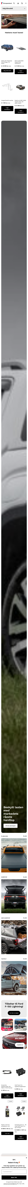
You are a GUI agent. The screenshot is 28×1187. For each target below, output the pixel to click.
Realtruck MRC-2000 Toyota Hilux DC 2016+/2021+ (20, 102)
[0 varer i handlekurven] (22, 3)
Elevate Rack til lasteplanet (7, 1027)
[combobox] (3, 1)
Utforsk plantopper (10, 825)
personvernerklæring (10, 1184)
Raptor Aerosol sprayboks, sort (5, 1125)
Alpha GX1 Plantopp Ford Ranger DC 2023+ (6, 62)
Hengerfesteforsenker (7, 100)
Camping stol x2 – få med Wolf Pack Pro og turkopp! (20, 1126)
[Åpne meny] (26, 3)
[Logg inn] (18, 3)
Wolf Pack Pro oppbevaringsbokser (20, 1085)
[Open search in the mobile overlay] (14, 3)
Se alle (25, 836)
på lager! (15, 1036)
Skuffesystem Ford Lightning (20, 1027)
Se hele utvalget (14, 1013)
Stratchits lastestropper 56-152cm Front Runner (6, 1086)
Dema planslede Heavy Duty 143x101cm (19, 62)
